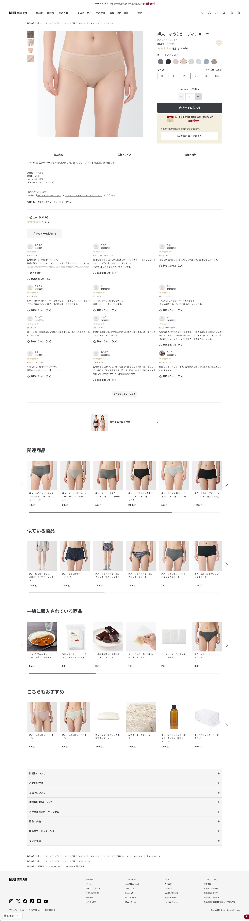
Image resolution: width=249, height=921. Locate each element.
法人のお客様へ (171, 897)
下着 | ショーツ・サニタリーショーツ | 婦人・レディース (138, 856)
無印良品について (211, 893)
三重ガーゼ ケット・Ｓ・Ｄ (140, 736)
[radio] (160, 61)
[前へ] (21, 484)
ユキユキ (39, 244)
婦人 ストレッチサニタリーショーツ (207, 656)
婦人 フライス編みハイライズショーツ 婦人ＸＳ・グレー (173, 496)
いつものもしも (54, 866)
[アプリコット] (183, 61)
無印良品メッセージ (211, 888)
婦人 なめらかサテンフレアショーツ (74, 575)
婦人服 (39, 13)
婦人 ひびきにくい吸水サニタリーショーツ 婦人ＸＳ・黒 (140, 496)
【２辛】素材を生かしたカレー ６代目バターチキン (41, 656)
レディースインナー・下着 (64, 23)
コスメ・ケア (84, 13)
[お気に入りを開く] (216, 13)
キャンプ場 (129, 888)
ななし (38, 352)
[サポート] (238, 13)
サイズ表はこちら (214, 69)
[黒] (168, 61)
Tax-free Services (171, 902)
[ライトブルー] (199, 61)
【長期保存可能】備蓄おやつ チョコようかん (107, 656)
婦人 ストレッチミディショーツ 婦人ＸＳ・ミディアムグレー (74, 496)
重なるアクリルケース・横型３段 (206, 736)
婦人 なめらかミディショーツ (41, 736)
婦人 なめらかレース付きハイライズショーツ (173, 575)
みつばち (39, 317)
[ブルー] (206, 61)
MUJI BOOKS (130, 897)
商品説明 (58, 154)
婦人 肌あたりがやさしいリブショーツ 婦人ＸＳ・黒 (207, 495)
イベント (89, 884)
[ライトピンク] (176, 61)
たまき (104, 244)
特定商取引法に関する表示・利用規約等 (219, 902)
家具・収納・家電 (119, 13)
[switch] (219, 43)
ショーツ (109, 23)
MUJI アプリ (169, 879)
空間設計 (89, 897)
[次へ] (228, 484)
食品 (139, 13)
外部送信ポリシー (36, 910)
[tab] (30, 34)
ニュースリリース (210, 879)
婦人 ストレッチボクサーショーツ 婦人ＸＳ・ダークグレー (107, 496)
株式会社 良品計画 (211, 897)
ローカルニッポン (93, 888)
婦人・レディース (44, 23)
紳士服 (50, 13)
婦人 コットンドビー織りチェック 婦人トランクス (107, 575)
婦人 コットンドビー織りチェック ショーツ (140, 575)
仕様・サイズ (124, 154)
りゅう (104, 317)
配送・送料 (190, 154)
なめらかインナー (85, 861)
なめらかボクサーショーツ (49, 195)
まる (169, 244)
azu (168, 317)
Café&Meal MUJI (132, 884)
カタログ (168, 884)
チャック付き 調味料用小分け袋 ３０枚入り (140, 656)
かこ (169, 285)
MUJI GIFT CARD (171, 893)
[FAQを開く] (231, 13)
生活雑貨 (100, 13)
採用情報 (207, 884)
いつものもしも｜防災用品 (73, 866)
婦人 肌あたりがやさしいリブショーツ (207, 575)
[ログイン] (209, 13)
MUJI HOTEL (130, 902)
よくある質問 (91, 902)
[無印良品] (18, 879)
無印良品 (30, 23)
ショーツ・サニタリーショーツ (90, 23)
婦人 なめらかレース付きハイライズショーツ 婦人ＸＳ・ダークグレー (41, 496)
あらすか (105, 352)
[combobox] (12, 916)
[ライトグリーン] (191, 61)
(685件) (184, 48)
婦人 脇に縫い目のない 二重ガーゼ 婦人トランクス (41, 577)
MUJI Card (169, 888)
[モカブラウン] (214, 61)
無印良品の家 (130, 879)
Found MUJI (130, 893)
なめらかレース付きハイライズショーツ (83, 195)
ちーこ (170, 352)
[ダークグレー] (160, 61)
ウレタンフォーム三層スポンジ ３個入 (173, 656)
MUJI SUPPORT (92, 893)
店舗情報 (89, 879)
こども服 (63, 13)
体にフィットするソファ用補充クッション (107, 736)
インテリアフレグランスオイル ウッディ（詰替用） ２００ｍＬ (173, 738)
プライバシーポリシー (18, 910)
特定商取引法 (50, 910)
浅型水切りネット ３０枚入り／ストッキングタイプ (74, 656)
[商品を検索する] (202, 13)
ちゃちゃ (39, 285)
